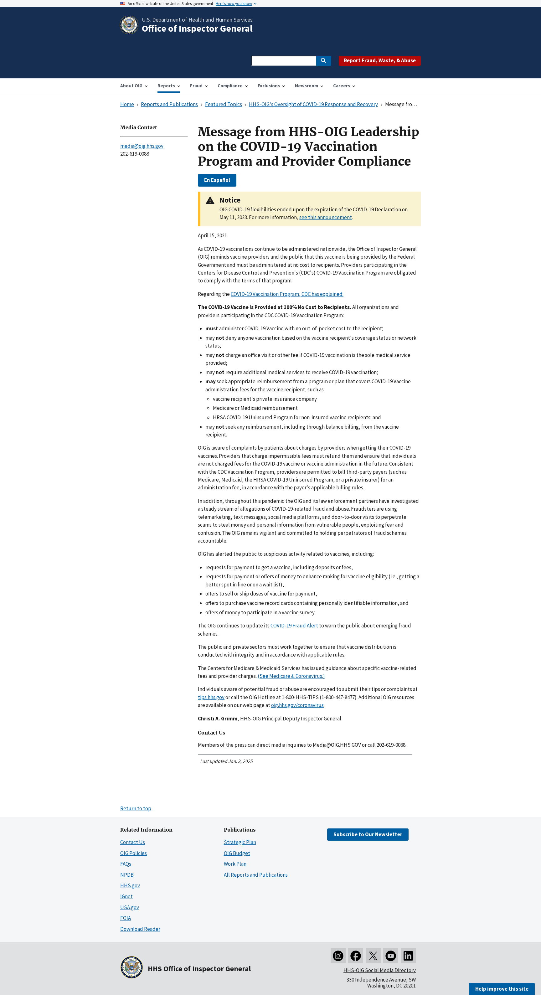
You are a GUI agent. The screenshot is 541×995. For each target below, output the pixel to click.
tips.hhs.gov (211, 697)
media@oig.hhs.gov (141, 145)
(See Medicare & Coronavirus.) (291, 676)
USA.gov (129, 907)
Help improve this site (501, 988)
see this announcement (325, 217)
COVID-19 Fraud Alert (294, 625)
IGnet (126, 896)
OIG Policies (133, 853)
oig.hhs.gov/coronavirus (297, 705)
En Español (217, 180)
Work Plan (235, 863)
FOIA (125, 918)
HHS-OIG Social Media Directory (379, 970)
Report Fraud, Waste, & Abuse (380, 60)
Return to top (135, 808)
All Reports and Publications (256, 874)
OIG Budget (237, 853)
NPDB (127, 874)
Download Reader (140, 928)
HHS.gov (130, 885)
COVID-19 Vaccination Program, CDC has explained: (287, 294)
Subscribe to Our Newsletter (367, 834)
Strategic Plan (240, 842)
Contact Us (132, 842)
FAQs (125, 863)
